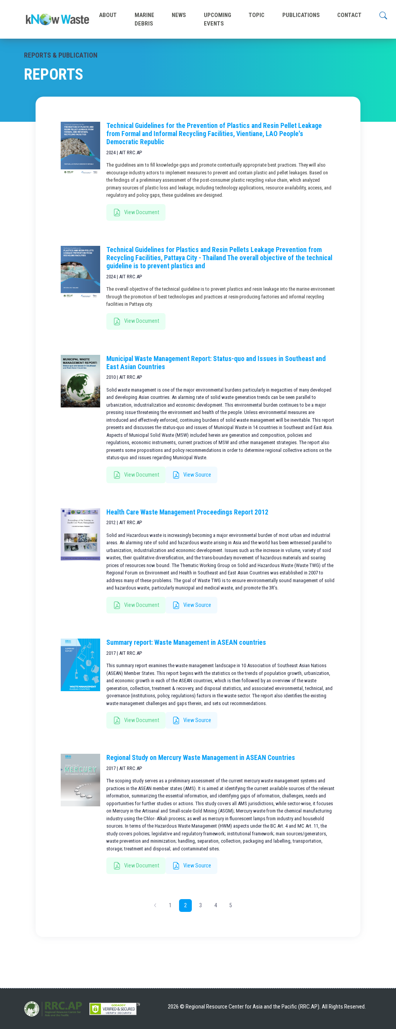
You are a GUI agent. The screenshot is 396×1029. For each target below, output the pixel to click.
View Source (196, 475)
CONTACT (349, 15)
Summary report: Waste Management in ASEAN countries (186, 642)
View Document (141, 212)
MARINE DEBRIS (144, 19)
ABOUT (108, 15)
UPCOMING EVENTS (217, 19)
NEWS (179, 15)
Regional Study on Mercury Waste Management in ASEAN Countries (200, 758)
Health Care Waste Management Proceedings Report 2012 (187, 512)
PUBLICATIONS (301, 15)
